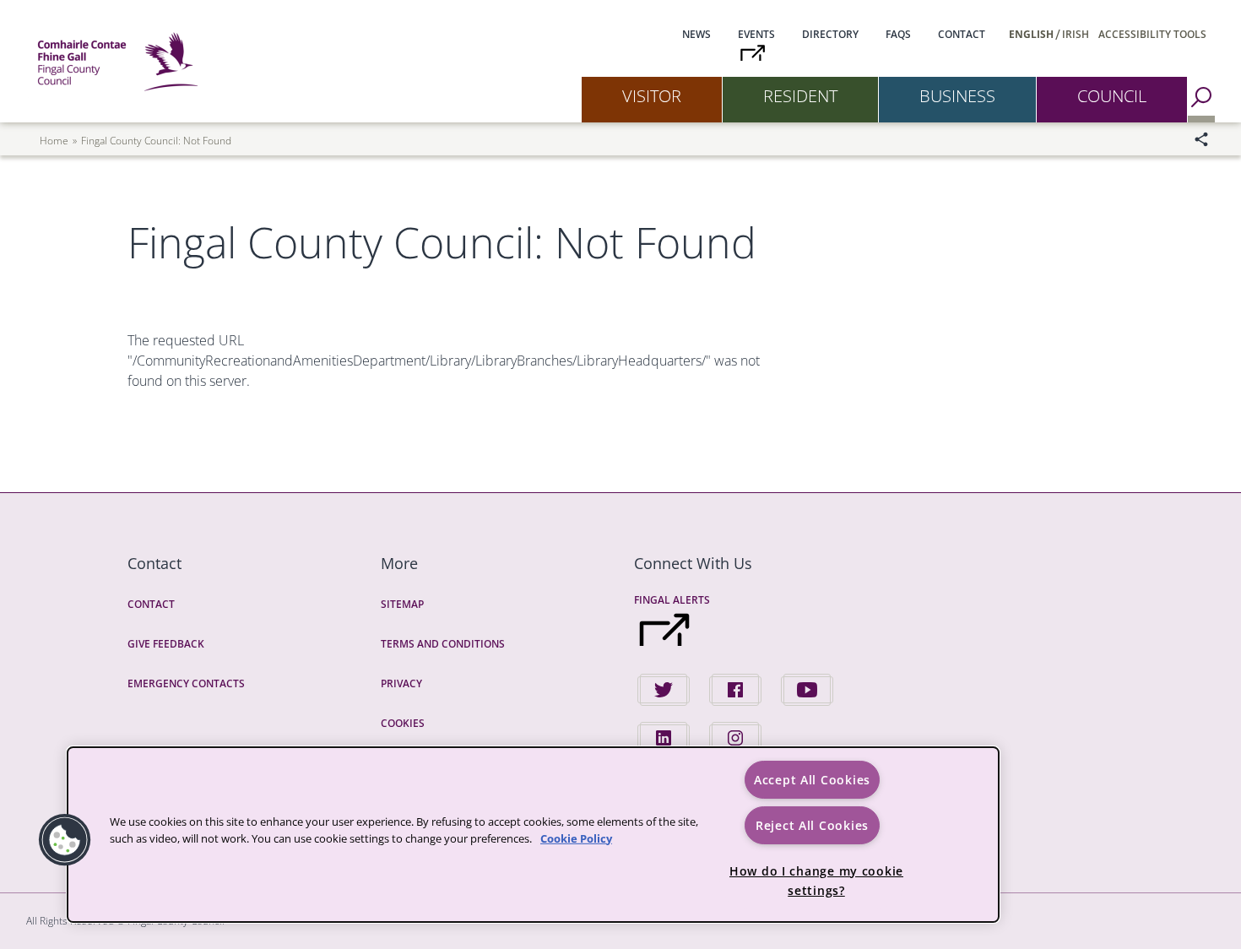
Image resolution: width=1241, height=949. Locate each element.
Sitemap (402, 604)
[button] (65, 840)
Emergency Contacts (186, 683)
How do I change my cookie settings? (816, 880)
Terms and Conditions (443, 644)
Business (957, 95)
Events (756, 34)
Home (54, 140)
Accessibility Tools (1152, 34)
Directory (830, 34)
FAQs (898, 34)
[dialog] (533, 834)
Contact (961, 34)
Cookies (403, 723)
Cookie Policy (576, 837)
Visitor (651, 95)
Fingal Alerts (672, 600)
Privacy (401, 683)
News (696, 34)
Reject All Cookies (812, 825)
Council (1111, 95)
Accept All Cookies (812, 780)
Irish (1075, 34)
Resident (800, 95)
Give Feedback (165, 644)
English (1031, 34)
